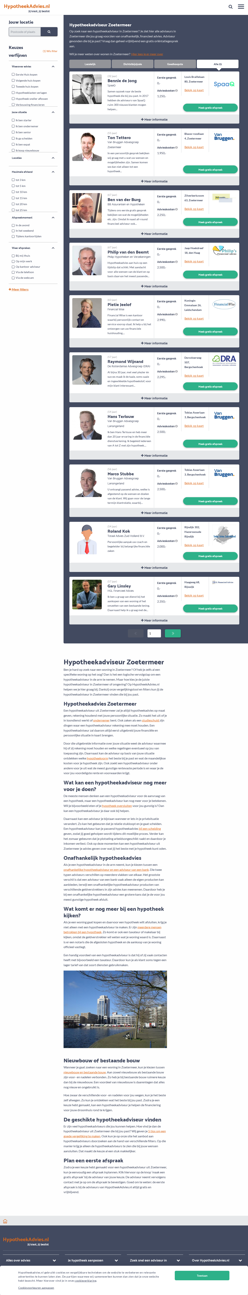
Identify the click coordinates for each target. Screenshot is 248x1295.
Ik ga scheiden (24, 138)
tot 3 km (21, 179)
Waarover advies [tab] (21, 66)
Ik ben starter (24, 120)
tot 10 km (21, 191)
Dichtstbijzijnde (132, 63)
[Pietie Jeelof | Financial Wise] (87, 312)
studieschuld (151, 720)
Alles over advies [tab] (18, 1260)
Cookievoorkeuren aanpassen (36, 1287)
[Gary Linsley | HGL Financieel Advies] (87, 594)
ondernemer (101, 720)
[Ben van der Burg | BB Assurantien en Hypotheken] (87, 207)
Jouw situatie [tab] (19, 112)
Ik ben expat (23, 144)
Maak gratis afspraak (210, 107)
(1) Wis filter (50, 51)
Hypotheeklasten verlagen (31, 92)
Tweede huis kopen (27, 86)
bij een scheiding (150, 828)
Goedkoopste (175, 63)
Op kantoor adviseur (28, 266)
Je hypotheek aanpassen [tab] (85, 1260)
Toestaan (202, 1275)
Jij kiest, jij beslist (27, 8)
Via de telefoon (25, 272)
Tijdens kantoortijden (28, 236)
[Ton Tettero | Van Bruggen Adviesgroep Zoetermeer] (87, 145)
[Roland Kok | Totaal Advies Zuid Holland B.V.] (87, 539)
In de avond (22, 225)
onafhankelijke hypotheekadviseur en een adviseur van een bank (106, 869)
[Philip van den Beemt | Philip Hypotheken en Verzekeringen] (87, 260)
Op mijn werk (24, 261)
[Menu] (239, 7)
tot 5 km (21, 185)
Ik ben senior (23, 132)
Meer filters (19, 289)
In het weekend (25, 230)
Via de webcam (25, 277)
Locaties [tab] (17, 157)
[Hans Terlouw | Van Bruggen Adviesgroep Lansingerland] (87, 424)
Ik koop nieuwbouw (27, 150)
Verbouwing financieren (30, 104)
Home (5, 1221)
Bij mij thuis (23, 255)
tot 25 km (21, 210)
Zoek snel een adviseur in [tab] (148, 1260)
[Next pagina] (173, 633)
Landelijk (90, 63)
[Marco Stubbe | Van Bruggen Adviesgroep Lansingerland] (87, 482)
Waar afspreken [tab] (21, 247)
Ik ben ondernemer (27, 126)
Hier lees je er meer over (147, 54)
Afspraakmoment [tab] (22, 217)
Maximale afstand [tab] (22, 171)
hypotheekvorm (97, 758)
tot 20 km (21, 204)
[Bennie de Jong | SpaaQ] (87, 88)
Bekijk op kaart (194, 90)
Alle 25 (218, 63)
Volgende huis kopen (28, 80)
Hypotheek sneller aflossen (32, 98)
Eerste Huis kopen (26, 74)
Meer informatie (156, 119)
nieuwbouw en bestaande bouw (85, 1072)
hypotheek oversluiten (117, 805)
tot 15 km (21, 198)
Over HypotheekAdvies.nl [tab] (210, 1260)
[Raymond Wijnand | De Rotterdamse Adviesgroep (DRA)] (87, 369)
